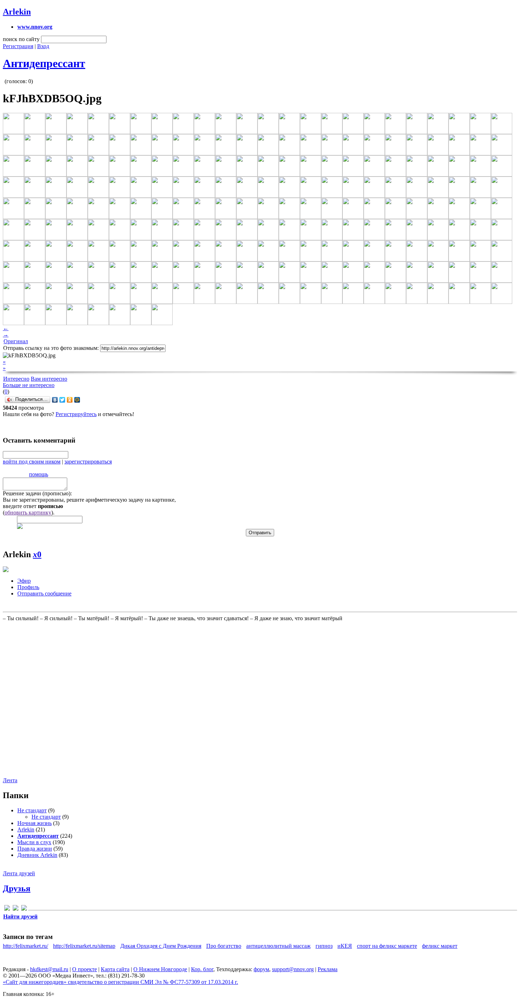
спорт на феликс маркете (387, 946)
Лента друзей (19, 873)
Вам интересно (49, 379)
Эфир (24, 581)
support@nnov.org (293, 969)
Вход (43, 46)
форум (261, 969)
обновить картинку (28, 512)
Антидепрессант (44, 63)
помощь (38, 474)
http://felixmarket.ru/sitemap (84, 946)
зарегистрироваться (88, 462)
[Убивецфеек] (24, 909)
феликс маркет (439, 946)
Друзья (16, 888)
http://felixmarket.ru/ (25, 946)
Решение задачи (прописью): (37, 493)
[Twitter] (62, 399)
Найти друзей (20, 916)
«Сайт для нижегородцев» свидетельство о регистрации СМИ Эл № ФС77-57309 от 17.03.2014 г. (120, 982)
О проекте (84, 969)
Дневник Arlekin (37, 855)
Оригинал (16, 341)
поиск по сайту (21, 39)
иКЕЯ (344, 946)
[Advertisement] (45, 698)
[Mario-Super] (15, 909)
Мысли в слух (34, 842)
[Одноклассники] (70, 399)
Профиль (28, 587)
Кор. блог (202, 969)
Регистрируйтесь (76, 414)
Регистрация (18, 46)
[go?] (7, 909)
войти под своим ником (31, 462)
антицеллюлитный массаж (278, 946)
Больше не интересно (28, 385)
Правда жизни (34, 849)
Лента (10, 780)
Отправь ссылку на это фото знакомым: (51, 348)
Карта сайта (115, 969)
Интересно (16, 379)
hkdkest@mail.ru (49, 969)
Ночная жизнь (34, 823)
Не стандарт (32, 810)
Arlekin (17, 11)
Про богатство (223, 946)
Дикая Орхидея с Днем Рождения (160, 946)
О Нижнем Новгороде (160, 969)
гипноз (324, 946)
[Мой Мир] (77, 399)
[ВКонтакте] (55, 399)
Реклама (327, 969)
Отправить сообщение (44, 593)
